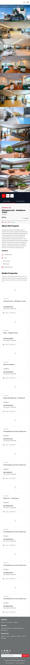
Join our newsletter (5, 652)
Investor (3, 636)
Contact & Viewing (20, 201)
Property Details (6, 201)
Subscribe (25, 655)
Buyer (8, 636)
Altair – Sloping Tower (10, 332)
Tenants (19, 636)
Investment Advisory (6, 628)
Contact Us (10, 622)
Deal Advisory (4, 630)
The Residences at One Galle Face (14, 431)
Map (8, 196)
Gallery (3, 196)
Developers (3, 638)
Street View (12, 196)
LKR (24, 2)
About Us (3, 622)
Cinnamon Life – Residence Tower (14, 301)
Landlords (13, 636)
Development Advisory (17, 628)
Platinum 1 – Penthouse (11, 498)
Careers (16, 622)
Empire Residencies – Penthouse (14, 398)
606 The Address (9, 364)
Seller (23, 636)
